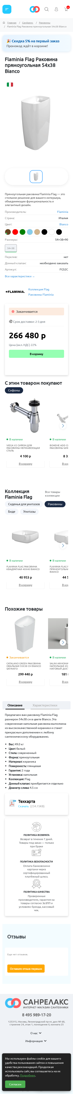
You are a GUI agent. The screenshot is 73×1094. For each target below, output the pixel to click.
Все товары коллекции (52, 493)
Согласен (15, 1084)
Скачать (23, 806)
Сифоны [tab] (14, 390)
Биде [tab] (11, 511)
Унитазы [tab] (29, 511)
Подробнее (27, 1075)
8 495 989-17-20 (36, 1014)
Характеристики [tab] (45, 705)
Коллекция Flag (38, 289)
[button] (63, 425)
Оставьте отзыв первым (26, 968)
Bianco (63, 224)
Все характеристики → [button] (20, 276)
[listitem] (8, 232)
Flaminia (62, 211)
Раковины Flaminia (41, 294)
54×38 (10, 248)
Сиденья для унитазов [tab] (24, 504)
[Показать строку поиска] (46, 9)
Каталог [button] (7, 9)
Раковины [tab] (55, 504)
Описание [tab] (15, 705)
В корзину (36, 354)
